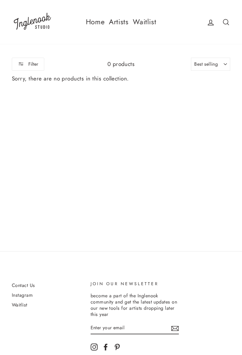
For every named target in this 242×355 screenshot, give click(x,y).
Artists (118, 22)
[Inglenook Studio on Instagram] (94, 346)
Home (95, 22)
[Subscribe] (175, 328)
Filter (32, 64)
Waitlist (144, 22)
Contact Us (23, 285)
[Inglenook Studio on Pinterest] (117, 346)
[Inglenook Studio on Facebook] (105, 346)
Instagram (22, 295)
